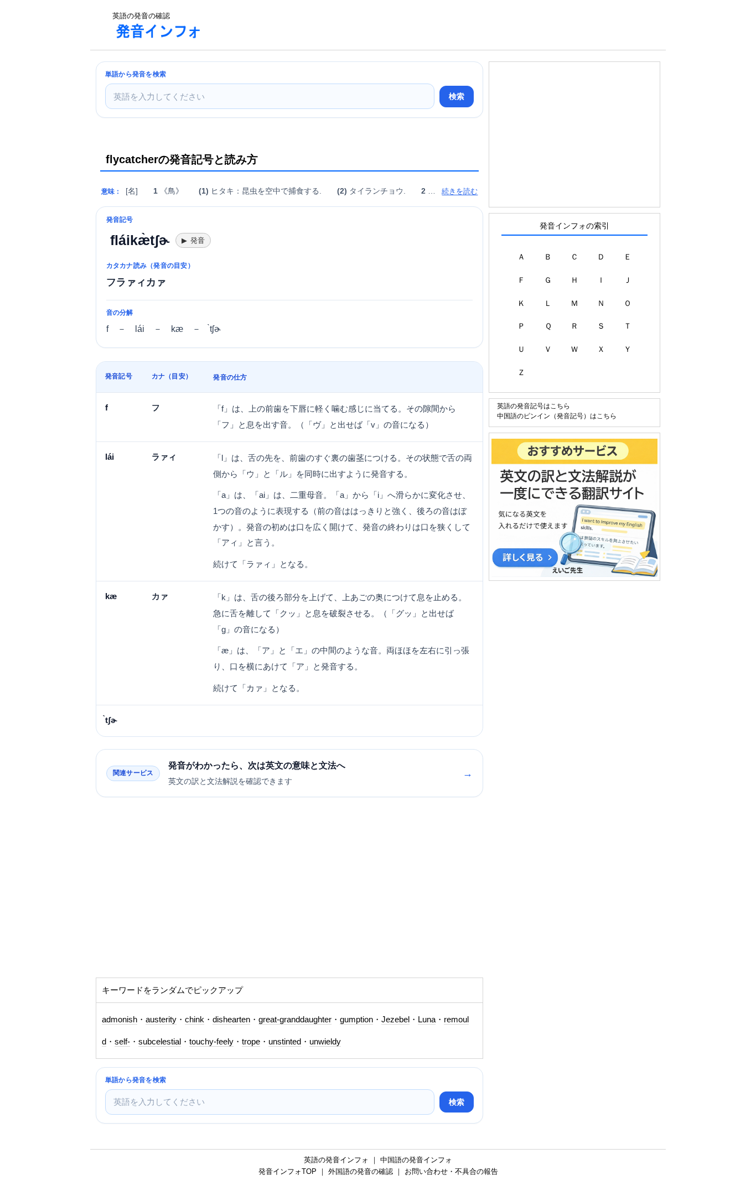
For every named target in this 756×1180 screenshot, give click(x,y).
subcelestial (159, 1041)
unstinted (284, 1041)
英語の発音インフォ (336, 1160)
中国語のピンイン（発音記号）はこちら (557, 415)
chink (194, 1019)
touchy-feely (211, 1041)
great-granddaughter (295, 1019)
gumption (356, 1019)
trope (251, 1041)
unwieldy (325, 1041)
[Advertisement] (413, 25)
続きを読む (460, 191)
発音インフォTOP (287, 1171)
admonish (119, 1019)
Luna (427, 1019)
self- (122, 1041)
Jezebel (395, 1019)
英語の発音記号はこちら (533, 405)
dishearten (231, 1019)
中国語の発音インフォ (416, 1160)
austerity (161, 1019)
